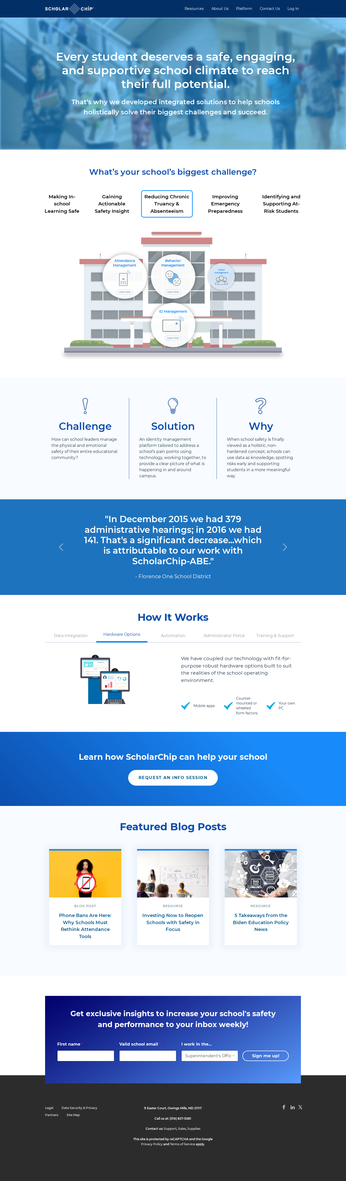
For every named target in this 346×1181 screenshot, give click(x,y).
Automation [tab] (173, 635)
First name (70, 1044)
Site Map (73, 1115)
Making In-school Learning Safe (62, 203)
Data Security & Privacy (79, 1108)
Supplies (193, 1129)
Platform (244, 8)
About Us (220, 8)
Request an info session (173, 777)
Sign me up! (265, 1055)
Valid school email (140, 1044)
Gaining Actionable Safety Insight (112, 203)
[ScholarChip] (69, 8)
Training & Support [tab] (275, 635)
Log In (293, 8)
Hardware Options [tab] (121, 634)
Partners (51, 1115)
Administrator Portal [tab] (224, 635)
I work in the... (197, 1044)
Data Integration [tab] (71, 635)
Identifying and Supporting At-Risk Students (281, 203)
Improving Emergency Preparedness (225, 203)
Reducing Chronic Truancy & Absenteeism (166, 203)
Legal (49, 1108)
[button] (61, 547)
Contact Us (270, 8)
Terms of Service (182, 1144)
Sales (182, 1129)
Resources (194, 8)
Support (170, 1129)
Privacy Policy (152, 1144)
